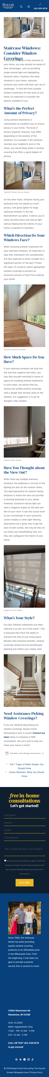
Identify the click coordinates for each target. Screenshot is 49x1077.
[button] (21, 7)
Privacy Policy (36, 1072)
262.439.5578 (31, 1043)
